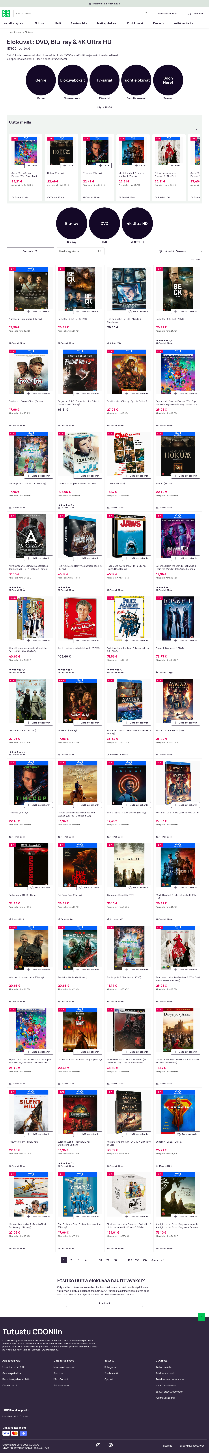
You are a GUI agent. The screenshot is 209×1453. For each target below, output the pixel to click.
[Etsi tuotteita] (146, 13)
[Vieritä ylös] (201, 1317)
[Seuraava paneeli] (196, 129)
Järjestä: (169, 251)
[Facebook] (111, 1445)
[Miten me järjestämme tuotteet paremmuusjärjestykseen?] (160, 251)
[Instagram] (98, 1445)
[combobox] (82, 13)
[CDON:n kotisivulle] (6, 13)
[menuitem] (14, 23)
